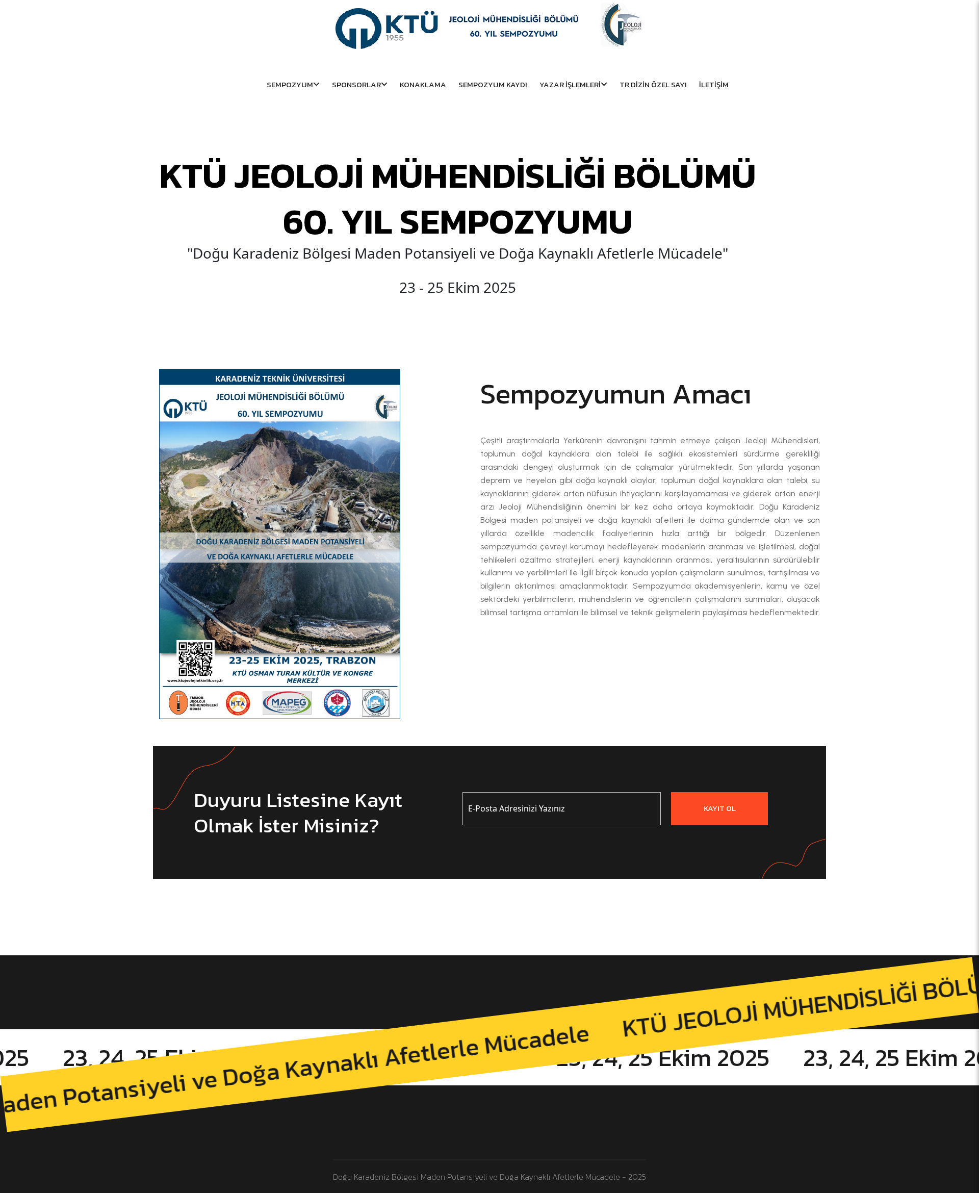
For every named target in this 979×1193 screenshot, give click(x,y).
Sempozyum (290, 84)
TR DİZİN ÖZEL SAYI (653, 84)
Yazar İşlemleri (570, 84)
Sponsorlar (356, 84)
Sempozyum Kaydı (492, 84)
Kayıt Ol (720, 808)
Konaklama (423, 84)
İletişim (714, 84)
